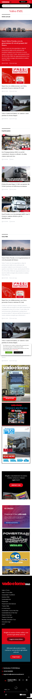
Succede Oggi (14, 63)
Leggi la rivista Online (16, 639)
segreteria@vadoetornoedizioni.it (13, 674)
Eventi (12, 159)
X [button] (28, 345)
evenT (3, 624)
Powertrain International (9, 604)
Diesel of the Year (7, 615)
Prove (12, 189)
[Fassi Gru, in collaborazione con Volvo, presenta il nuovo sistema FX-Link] (16, 76)
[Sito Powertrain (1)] (16, 540)
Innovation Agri (6, 622)
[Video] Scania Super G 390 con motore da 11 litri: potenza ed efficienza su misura (15, 185)
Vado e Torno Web (7, 592)
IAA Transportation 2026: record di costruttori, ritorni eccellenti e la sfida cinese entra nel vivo (14, 154)
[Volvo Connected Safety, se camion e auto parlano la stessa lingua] (16, 103)
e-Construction (6, 608)
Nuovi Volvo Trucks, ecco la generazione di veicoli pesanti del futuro (14, 43)
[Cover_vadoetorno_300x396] (16, 383)
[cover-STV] (16, 445)
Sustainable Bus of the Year (9, 613)
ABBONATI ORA (16, 485)
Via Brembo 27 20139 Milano (11, 668)
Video (15, 189)
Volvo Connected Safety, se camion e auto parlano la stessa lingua (15, 114)
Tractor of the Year (7, 617)
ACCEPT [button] (8, 352)
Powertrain (5, 601)
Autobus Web (5, 597)
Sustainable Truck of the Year (10, 610)
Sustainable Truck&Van (8, 595)
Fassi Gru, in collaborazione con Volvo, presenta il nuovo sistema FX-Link (14, 87)
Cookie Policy (15, 349)
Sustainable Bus (6, 599)
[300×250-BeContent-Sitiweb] (16, 516)
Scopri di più (16, 657)
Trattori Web (5, 606)
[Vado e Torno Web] (6, 1)
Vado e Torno (5, 590)
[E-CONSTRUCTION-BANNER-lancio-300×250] (16, 563)
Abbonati (23, 1)
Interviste (13, 221)
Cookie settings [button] (18, 352)
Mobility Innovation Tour (9, 619)
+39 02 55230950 (8, 671)
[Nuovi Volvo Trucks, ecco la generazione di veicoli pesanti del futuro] (16, 29)
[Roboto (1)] (16, 414)
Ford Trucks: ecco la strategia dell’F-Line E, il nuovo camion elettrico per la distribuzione (16, 216)
